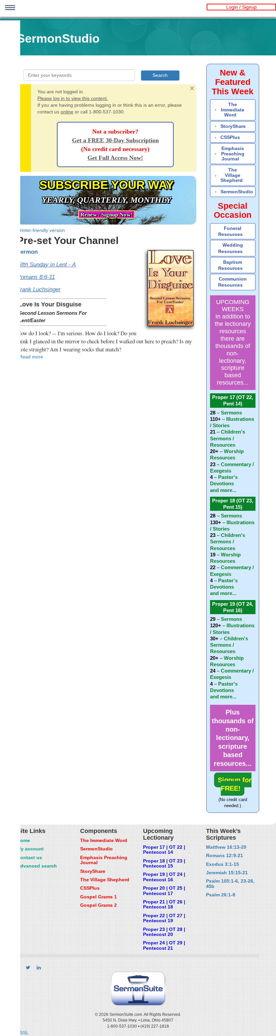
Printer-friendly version (41, 230)
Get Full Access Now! (115, 157)
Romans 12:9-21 (224, 855)
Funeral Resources (230, 231)
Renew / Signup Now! (106, 214)
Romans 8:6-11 (36, 277)
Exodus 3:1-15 (222, 864)
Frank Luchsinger (39, 289)
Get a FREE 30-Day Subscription (115, 140)
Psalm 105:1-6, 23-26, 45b (230, 883)
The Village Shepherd (231, 175)
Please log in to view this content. (72, 98)
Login (232, 7)
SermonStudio (236, 191)
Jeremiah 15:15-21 (227, 872)
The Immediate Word (232, 109)
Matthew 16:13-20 (226, 847)
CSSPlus (230, 137)
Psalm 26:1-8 (220, 894)
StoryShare (233, 126)
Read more (31, 356)
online (67, 111)
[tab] (233, 109)
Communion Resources (232, 282)
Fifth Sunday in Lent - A (46, 264)
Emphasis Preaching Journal (232, 153)
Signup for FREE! (234, 784)
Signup (249, 7)
